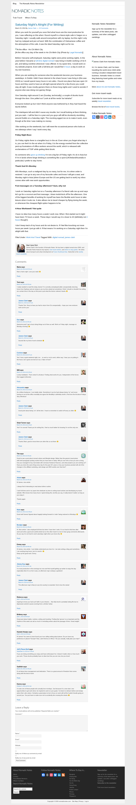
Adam (19, 477)
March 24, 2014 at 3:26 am (25, 582)
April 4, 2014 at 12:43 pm (23, 634)
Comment (18, 714)
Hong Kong (72, 785)
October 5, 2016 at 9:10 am (24, 686)
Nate (18, 510)
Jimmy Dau (21, 564)
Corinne (20, 353)
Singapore (72, 796)
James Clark (23, 301)
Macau (71, 792)
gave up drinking (38, 155)
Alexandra (21, 387)
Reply (18, 276)
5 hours (67, 67)
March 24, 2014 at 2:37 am (24, 566)
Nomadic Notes (29, 11)
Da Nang (72, 778)
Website (17, 745)
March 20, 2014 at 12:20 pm (24, 389)
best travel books (113, 107)
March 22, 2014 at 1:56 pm (24, 527)
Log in (87, 801)
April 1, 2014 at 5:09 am (23, 599)
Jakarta (71, 787)
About (15, 774)
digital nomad (58, 237)
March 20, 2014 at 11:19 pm (24, 425)
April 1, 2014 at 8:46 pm (23, 616)
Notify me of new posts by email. (25, 758)
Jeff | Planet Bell (23, 649)
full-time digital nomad (45, 61)
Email (17, 739)
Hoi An (71, 783)
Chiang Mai (73, 776)
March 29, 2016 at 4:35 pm (24, 669)
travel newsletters (109, 787)
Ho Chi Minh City (74, 781)
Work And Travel (33, 237)
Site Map (75, 801)
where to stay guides (71, 249)
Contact (15, 776)
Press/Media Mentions (20, 778)
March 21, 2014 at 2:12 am (25, 408)
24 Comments (43, 28)
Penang (71, 794)
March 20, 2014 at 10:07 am (24, 355)
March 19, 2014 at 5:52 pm (24, 284)
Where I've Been (18, 781)
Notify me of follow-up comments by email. (28, 753)
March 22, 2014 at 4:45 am (24, 479)
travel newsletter (104, 101)
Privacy (81, 801)
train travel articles (55, 249)
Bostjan (20, 525)
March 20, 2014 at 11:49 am (24, 372)
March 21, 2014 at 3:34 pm (24, 456)
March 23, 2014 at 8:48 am (24, 546)
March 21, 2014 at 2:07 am (25, 303)
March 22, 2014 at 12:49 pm (24, 512)
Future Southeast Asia (60, 252)
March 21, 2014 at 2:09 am (25, 338)
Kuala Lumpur (73, 789)
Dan (18, 320)
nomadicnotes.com (65, 801)
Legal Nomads (76, 52)
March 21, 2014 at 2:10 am (25, 439)
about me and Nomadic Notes (108, 87)
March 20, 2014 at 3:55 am (24, 322)
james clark (70, 237)
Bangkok (72, 774)
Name (17, 733)
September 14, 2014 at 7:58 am (25, 651)
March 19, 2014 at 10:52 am (24, 269)
